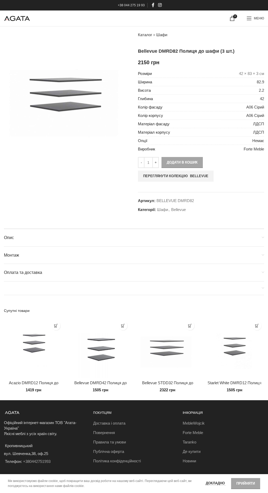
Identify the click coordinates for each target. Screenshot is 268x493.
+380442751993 (37, 461)
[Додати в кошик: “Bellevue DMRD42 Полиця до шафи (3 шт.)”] (122, 325)
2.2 (261, 90)
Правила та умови (109, 442)
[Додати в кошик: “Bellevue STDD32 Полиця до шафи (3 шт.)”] (189, 325)
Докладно (216, 483)
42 (262, 98)
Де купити (191, 451)
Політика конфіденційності (117, 461)
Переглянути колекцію (175, 176)
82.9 (260, 82)
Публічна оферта (108, 451)
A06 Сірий (255, 107)
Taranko (189, 442)
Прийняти (245, 483)
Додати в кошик (182, 162)
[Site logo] (17, 18)
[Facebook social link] (153, 5)
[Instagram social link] (159, 5)
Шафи (161, 34)
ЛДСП (258, 124)
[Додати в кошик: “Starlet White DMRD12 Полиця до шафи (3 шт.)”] (256, 325)
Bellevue (178, 209)
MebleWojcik (194, 423)
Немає (258, 140)
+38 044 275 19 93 (131, 5)
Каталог (145, 34)
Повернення (104, 432)
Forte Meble (254, 149)
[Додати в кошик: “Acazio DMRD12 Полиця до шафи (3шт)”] (55, 325)
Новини (189, 461)
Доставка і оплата (109, 423)
